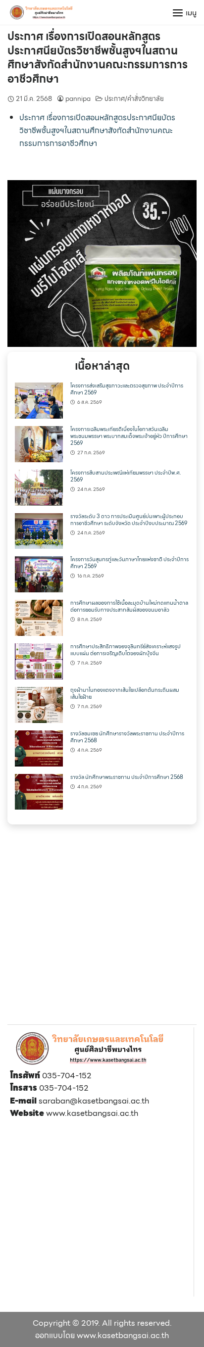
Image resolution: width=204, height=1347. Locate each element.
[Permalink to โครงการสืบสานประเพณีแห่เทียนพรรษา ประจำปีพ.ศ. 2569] (39, 486)
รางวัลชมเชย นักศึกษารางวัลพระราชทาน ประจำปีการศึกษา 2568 (127, 737)
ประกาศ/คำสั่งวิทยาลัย (134, 99)
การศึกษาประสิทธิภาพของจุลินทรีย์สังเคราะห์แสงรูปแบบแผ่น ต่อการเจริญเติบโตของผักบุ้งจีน (125, 650)
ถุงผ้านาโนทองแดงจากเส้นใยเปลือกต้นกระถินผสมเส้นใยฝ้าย (124, 693)
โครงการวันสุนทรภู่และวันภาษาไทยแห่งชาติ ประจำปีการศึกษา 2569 (129, 563)
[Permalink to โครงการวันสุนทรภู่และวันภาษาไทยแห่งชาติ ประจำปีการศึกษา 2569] (39, 573)
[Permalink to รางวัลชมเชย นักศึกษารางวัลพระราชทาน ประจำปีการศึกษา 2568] (39, 747)
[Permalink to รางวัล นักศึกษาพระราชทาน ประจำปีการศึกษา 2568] (39, 791)
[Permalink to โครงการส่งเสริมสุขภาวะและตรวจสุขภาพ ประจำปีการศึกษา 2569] (39, 399)
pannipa (78, 99)
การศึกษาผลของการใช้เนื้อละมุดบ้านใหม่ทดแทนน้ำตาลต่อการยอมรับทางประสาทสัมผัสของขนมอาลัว (129, 606)
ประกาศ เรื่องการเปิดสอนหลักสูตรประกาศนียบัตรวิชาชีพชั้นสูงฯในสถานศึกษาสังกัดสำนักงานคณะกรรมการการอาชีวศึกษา (97, 58)
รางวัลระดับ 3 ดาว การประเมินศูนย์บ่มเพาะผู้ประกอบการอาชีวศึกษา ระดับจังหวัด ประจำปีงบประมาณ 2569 (128, 520)
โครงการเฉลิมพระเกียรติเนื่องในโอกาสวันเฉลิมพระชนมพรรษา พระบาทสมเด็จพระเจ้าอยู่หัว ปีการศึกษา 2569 (129, 436)
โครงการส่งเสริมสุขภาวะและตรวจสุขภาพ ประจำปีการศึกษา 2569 (126, 389)
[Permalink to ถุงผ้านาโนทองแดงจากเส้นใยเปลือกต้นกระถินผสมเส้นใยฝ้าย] (39, 704)
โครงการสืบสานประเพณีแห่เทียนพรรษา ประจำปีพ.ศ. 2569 (125, 476)
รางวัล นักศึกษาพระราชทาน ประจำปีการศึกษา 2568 (126, 777)
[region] (102, 263)
